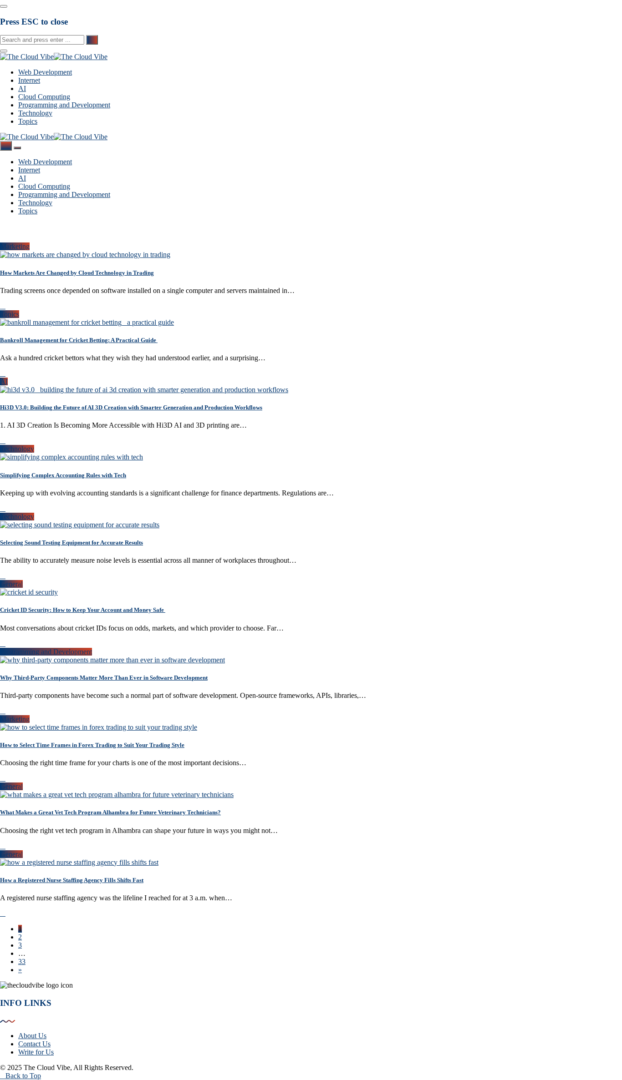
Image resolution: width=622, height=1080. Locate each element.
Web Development (45, 72)
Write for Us (36, 1052)
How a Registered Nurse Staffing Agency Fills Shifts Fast (71, 880)
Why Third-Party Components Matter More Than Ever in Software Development (104, 677)
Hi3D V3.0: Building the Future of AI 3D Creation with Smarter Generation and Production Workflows (131, 407)
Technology (35, 113)
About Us (32, 1036)
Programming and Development (64, 105)
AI (22, 88)
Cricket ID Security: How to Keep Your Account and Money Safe (82, 609)
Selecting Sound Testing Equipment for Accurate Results (71, 542)
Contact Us (34, 1044)
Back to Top (23, 1076)
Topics (27, 121)
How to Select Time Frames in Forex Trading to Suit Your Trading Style (92, 745)
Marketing (15, 246)
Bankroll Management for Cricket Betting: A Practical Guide (79, 340)
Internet (29, 80)
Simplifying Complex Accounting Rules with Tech (63, 475)
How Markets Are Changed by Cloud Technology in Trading (77, 272)
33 (21, 961)
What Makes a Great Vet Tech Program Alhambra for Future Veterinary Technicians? (110, 812)
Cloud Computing (44, 97)
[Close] (3, 6)
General (11, 584)
